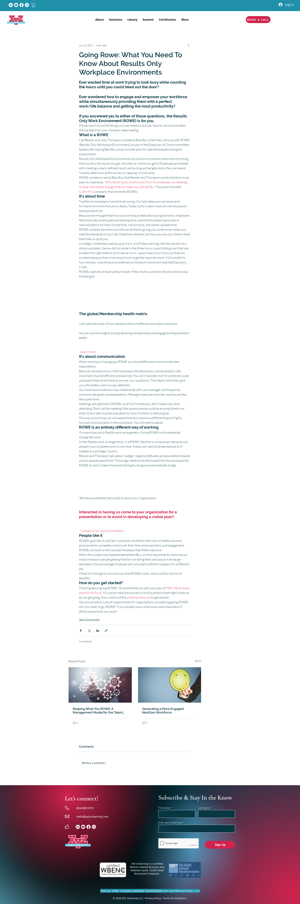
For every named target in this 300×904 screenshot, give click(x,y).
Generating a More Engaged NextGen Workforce (163, 710)
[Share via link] (106, 630)
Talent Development (89, 619)
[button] (33, 5)
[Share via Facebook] (80, 630)
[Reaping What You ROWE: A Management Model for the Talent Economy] (100, 685)
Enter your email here (170, 822)
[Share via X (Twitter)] (89, 630)
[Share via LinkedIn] (97, 630)
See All (197, 660)
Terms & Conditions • (175, 898)
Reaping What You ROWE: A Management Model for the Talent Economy (98, 710)
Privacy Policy (153, 898)
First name (164, 808)
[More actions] (188, 45)
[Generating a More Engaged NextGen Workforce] (169, 685)
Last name (203, 808)
